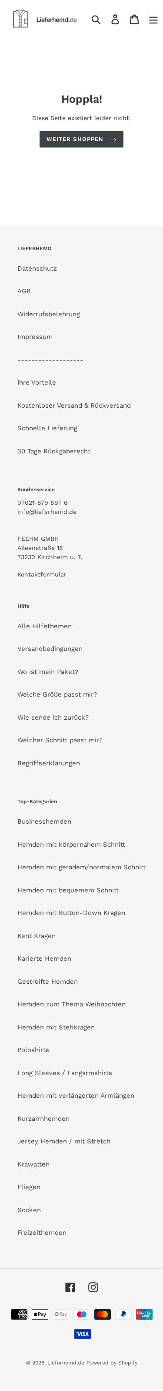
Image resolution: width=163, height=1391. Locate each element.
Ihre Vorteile (36, 382)
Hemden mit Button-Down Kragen (71, 913)
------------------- (50, 360)
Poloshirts (33, 1050)
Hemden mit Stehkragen (56, 1027)
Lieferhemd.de (65, 1363)
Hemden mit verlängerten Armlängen (75, 1095)
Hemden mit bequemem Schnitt (68, 890)
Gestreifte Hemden (47, 981)
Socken (29, 1210)
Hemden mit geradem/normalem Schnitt (81, 867)
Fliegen (28, 1187)
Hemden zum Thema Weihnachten (71, 1004)
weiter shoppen (75, 139)
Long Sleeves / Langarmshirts (64, 1073)
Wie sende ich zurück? (53, 717)
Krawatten (33, 1164)
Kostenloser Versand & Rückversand (74, 405)
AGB (24, 291)
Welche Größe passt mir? (57, 694)
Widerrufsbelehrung (48, 314)
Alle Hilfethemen (44, 626)
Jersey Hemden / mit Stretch (63, 1141)
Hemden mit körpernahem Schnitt (71, 844)
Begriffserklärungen (48, 763)
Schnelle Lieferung (47, 428)
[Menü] (153, 19)
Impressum (35, 337)
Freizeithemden (42, 1233)
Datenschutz (37, 268)
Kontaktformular (42, 574)
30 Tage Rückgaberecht (53, 451)
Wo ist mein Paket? (47, 672)
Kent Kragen (36, 936)
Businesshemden (44, 821)
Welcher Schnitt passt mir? (60, 740)
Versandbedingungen (50, 649)
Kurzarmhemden (43, 1119)
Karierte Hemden (44, 958)
